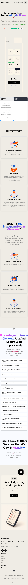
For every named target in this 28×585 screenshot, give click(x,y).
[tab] (9, 40)
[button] (25, 2)
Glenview (8, 28)
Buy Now (14, 82)
